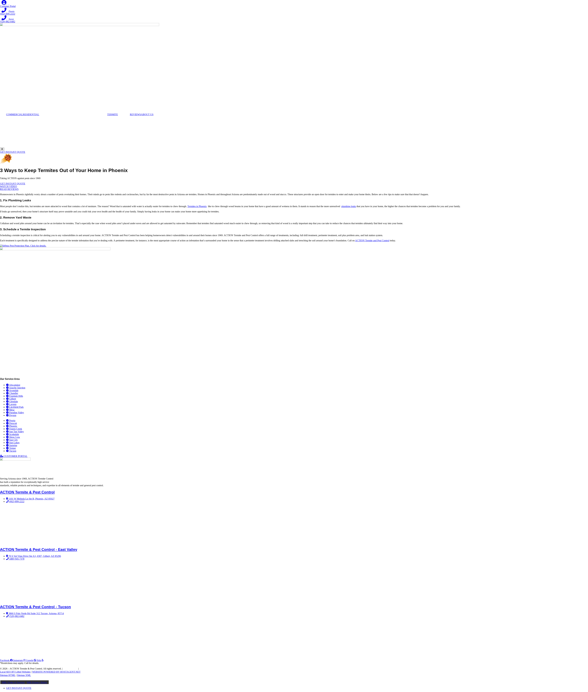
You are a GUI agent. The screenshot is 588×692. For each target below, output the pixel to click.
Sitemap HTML (7, 675)
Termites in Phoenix (197, 206)
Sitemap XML (24, 675)
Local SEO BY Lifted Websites (15, 672)
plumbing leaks (348, 206)
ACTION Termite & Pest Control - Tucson (35, 607)
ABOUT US (147, 114)
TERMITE (112, 114)
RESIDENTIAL (31, 114)
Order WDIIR (86, 668)
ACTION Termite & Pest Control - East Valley (38, 549)
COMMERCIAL (14, 114)
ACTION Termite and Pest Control (372, 240)
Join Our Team (70, 668)
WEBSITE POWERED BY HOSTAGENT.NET (56, 672)
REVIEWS (135, 114)
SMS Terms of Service (13, 682)
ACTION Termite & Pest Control (27, 492)
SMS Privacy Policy (37, 682)
